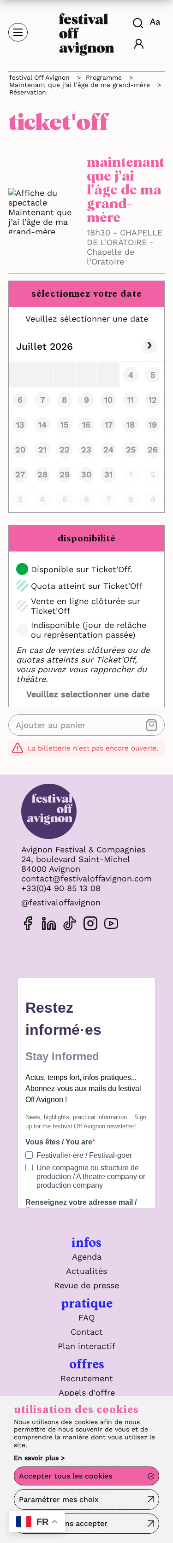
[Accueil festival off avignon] (86, 31)
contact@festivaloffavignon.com (86, 878)
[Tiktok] (70, 924)
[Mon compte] (139, 45)
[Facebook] (28, 924)
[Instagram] (90, 924)
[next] (149, 346)
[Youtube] (111, 924)
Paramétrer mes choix (59, 1499)
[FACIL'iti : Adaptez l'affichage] (156, 21)
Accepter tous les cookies (65, 1476)
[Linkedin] (49, 924)
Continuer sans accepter (63, 1523)
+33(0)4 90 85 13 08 (61, 888)
